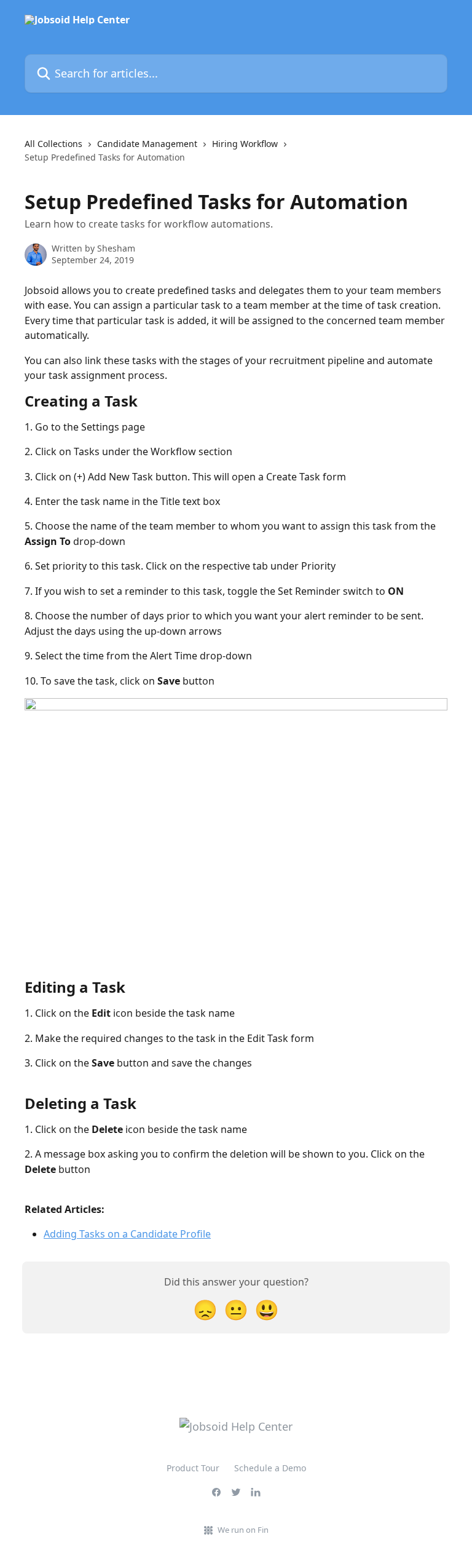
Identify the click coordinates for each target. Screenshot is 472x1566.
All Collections (53, 143)
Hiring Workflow (245, 143)
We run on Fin (243, 1529)
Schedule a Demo (270, 1468)
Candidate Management (147, 143)
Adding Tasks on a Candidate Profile (127, 1234)
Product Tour (193, 1468)
